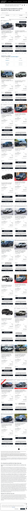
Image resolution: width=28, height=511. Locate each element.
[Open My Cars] (24, 5)
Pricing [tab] (4, 35)
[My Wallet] (22, 5)
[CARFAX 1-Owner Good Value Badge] (16, 296)
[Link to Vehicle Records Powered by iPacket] (7, 46)
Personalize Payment (10, 41)
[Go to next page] (26, 449)
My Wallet (21, 15)
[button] (7, 34)
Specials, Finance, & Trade (13, 5)
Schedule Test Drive (7, 168)
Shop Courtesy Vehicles (11, 4)
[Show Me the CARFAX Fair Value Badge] (16, 193)
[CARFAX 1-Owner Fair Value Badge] (16, 125)
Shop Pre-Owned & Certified (17, 4)
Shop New (6, 4)
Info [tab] (10, 35)
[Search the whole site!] (26, 5)
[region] (13, 506)
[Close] (25, 504)
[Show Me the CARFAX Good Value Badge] (3, 128)
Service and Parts (7, 5)
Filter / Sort (7, 15)
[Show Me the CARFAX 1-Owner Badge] (3, 93)
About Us (17, 5)
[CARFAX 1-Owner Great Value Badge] (3, 44)
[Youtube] (26, 503)
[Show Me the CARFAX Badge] (16, 367)
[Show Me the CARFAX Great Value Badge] (16, 92)
